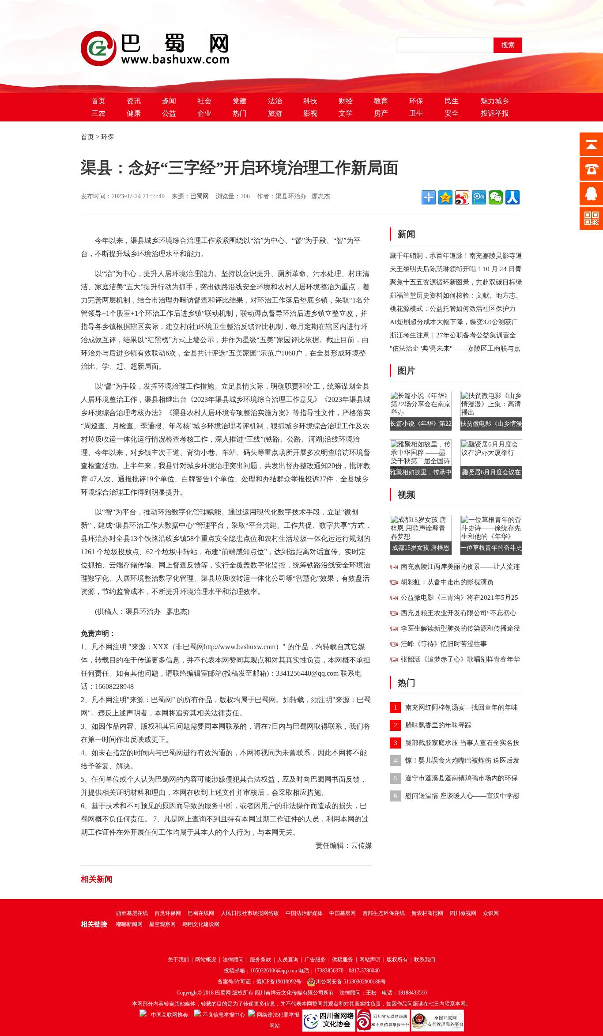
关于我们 (178, 960)
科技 (310, 101)
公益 (169, 113)
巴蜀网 (199, 196)
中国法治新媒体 (304, 913)
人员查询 (287, 960)
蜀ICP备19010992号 (279, 982)
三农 (98, 113)
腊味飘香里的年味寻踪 (438, 725)
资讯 (134, 101)
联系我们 (424, 960)
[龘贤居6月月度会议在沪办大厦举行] (491, 458)
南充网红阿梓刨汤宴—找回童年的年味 (461, 707)
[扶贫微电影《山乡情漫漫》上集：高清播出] (491, 409)
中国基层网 (342, 913)
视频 (406, 494)
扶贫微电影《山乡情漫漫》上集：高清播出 (491, 425)
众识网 (491, 913)
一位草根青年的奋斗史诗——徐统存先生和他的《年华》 (491, 549)
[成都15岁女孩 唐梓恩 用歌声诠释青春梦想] (421, 533)
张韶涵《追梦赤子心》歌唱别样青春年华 (460, 659)
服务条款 (260, 960)
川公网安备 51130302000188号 (351, 982)
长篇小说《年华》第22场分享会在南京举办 (421, 425)
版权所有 (397, 960)
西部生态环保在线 (383, 913)
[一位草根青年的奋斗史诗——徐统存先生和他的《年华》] (491, 533)
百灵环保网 (168, 913)
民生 (452, 101)
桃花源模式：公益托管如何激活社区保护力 (453, 308)
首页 (98, 101)
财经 (346, 101)
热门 (240, 113)
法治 (275, 101)
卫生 (416, 113)
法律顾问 (233, 960)
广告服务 (315, 960)
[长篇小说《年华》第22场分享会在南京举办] (421, 409)
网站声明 (370, 960)
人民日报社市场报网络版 (250, 913)
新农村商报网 (427, 913)
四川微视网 (463, 913)
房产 (381, 113)
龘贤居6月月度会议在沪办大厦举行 (491, 474)
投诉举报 (495, 113)
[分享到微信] (496, 197)
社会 (204, 101)
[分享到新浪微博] (462, 197)
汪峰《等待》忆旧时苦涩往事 (444, 643)
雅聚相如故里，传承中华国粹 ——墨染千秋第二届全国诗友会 (421, 474)
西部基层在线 (132, 913)
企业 (204, 113)
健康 (134, 113)
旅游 (275, 113)
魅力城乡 (495, 101)
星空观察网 (162, 924)
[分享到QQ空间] (445, 197)
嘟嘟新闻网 (129, 924)
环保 (416, 101)
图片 (406, 370)
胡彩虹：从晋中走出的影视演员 (447, 582)
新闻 (406, 234)
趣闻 (169, 101)
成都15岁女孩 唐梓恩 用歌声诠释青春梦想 (420, 549)
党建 (240, 101)
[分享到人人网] (512, 197)
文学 (346, 113)
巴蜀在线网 (201, 913)
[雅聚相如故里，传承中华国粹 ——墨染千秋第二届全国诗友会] (421, 458)
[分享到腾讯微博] (479, 197)
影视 (310, 113)
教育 (381, 101)
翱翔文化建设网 (200, 924)
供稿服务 (342, 960)
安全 (452, 113)
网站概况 (205, 960)
